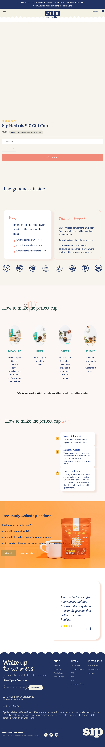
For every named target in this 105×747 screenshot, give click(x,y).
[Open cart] (101, 11)
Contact (91, 673)
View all (8, 553)
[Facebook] (46, 735)
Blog (72, 680)
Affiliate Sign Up (93, 669)
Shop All (57, 666)
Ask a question (27, 553)
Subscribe (35, 688)
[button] (9, 121)
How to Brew (75, 666)
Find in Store (58, 673)
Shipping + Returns (77, 669)
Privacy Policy (5, 736)
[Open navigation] (4, 11)
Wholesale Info (93, 666)
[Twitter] (51, 735)
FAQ (72, 673)
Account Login (59, 677)
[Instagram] (57, 735)
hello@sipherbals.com (12, 732)
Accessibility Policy (77, 684)
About (73, 677)
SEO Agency (35, 736)
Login (95, 11)
